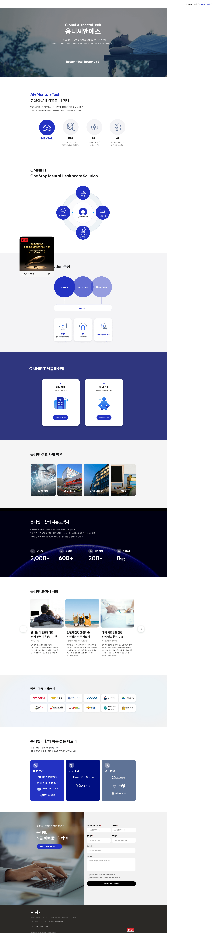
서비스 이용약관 (34, 927)
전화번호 (90, 836)
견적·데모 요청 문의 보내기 (111, 883)
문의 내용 (90, 856)
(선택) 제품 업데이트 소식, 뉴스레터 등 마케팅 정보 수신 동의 (104, 877)
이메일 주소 (115, 836)
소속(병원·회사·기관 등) (94, 826)
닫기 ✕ (50, 274)
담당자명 (115, 826)
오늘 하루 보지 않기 (29, 274)
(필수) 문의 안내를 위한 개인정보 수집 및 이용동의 (101, 874)
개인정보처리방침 (44, 927)
